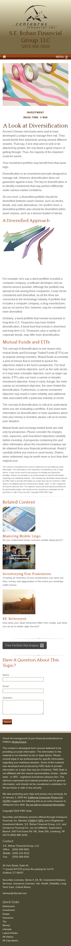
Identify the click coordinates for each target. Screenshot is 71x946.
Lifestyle (7, 929)
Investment (9, 910)
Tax (4, 921)
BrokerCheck (19, 742)
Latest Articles (10, 933)
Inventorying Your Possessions (27, 574)
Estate (6, 914)
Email (6, 686)
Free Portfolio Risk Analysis (22, 645)
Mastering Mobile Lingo (22, 536)
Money (6, 925)
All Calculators (10, 940)
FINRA (31, 820)
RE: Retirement (14, 619)
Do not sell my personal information (45, 804)
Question (7, 697)
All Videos (8, 936)
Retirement (9, 906)
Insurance (8, 917)
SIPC (41, 820)
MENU (60, 56)
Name (6, 675)
